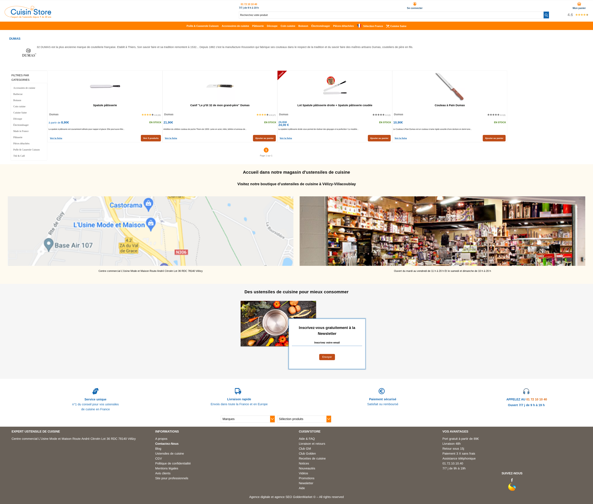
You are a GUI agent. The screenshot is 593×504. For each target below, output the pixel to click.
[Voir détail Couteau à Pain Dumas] (449, 86)
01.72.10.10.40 (452, 463)
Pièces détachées (343, 26)
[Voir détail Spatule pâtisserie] (105, 86)
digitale (265, 497)
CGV (158, 458)
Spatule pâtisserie (105, 105)
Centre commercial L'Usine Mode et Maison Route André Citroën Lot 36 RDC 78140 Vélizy (74, 438)
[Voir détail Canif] (220, 86)
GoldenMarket (303, 497)
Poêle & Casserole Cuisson (203, 26)
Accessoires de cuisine (235, 26)
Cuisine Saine (398, 26)
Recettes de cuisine (312, 458)
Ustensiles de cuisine (169, 453)
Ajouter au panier (264, 138)
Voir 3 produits (151, 138)
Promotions (306, 478)
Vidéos (303, 473)
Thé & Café (19, 156)
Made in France (21, 131)
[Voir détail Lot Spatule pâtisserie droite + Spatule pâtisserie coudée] (335, 86)
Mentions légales (166, 468)
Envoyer (327, 357)
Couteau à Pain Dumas (450, 105)
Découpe (272, 26)
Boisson (303, 26)
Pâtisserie (258, 26)
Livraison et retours (312, 443)
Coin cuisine (288, 26)
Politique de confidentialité (173, 463)
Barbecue (18, 94)
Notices (304, 463)
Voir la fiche (56, 138)
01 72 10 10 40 (249, 4)
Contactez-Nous (167, 443)
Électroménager (320, 26)
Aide (302, 488)
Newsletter (306, 483)
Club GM (305, 448)
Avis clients (162, 473)
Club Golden (307, 453)
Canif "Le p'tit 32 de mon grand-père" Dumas (220, 105)
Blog (158, 448)
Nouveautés (307, 468)
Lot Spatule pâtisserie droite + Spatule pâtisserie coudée (334, 105)
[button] (546, 15)
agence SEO (284, 497)
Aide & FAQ (307, 438)
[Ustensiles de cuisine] (28, 17)
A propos (161, 438)
